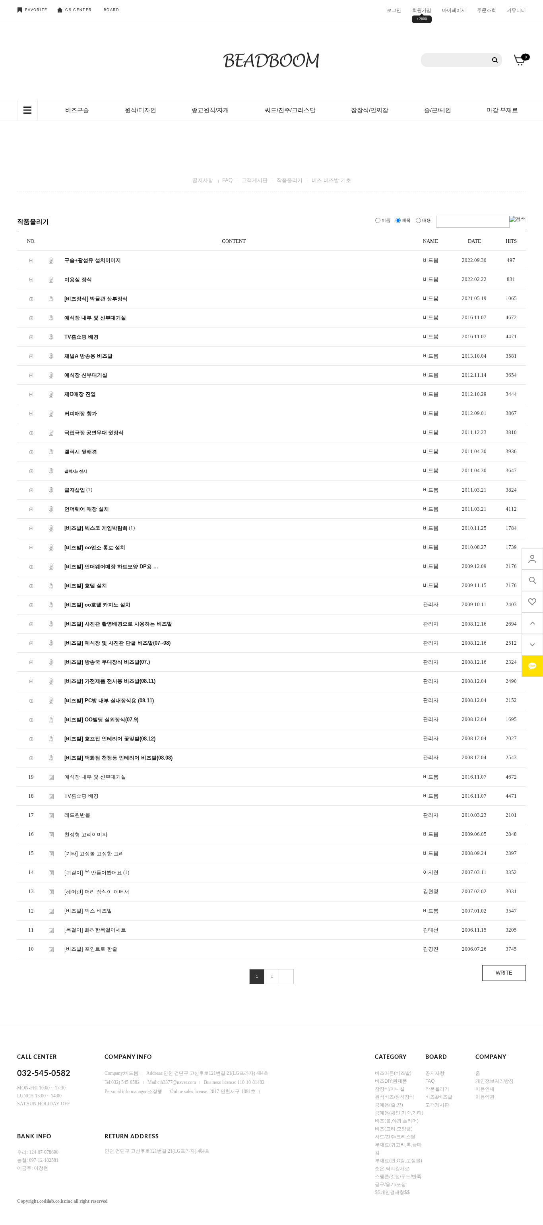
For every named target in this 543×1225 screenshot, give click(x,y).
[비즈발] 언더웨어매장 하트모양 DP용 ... (111, 567)
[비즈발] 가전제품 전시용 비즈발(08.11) (109, 681)
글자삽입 (74, 490)
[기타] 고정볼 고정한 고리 (94, 854)
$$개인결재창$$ (392, 1192)
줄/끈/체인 (437, 110)
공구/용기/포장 (390, 1184)
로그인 (394, 10)
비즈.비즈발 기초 (331, 180)
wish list (532, 601)
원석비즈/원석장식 (394, 1097)
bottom (532, 644)
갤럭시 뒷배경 (80, 452)
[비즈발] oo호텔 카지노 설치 (97, 605)
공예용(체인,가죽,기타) (399, 1113)
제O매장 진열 (80, 394)
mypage (532, 559)
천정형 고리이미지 (85, 834)
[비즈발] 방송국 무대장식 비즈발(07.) (107, 662)
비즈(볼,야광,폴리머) (397, 1121)
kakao (532, 666)
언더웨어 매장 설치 (86, 509)
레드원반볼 (77, 815)
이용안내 (485, 1089)
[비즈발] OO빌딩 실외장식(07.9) (101, 720)
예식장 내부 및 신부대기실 (95, 318)
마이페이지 (454, 10)
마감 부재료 (502, 110)
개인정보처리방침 (494, 1081)
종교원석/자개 (210, 110)
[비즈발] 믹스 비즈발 (88, 911)
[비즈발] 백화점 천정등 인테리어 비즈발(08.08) (118, 758)
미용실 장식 (78, 279)
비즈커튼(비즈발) (393, 1073)
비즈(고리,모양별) (394, 1129)
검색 (495, 60)
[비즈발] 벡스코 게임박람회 (96, 528)
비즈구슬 (77, 110)
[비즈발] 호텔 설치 (85, 586)
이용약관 (485, 1097)
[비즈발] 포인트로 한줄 (90, 949)
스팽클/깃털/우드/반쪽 (398, 1176)
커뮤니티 (516, 10)
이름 (386, 220)
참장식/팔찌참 (369, 110)
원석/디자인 (140, 110)
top (532, 623)
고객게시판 (255, 180)
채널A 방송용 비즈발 (88, 356)
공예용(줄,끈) (389, 1105)
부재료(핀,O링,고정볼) (398, 1160)
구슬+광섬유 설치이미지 (92, 260)
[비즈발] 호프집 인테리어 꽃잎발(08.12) (109, 739)
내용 (426, 220)
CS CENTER (78, 10)
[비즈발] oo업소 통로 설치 (94, 547)
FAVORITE (36, 10)
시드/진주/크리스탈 (395, 1137)
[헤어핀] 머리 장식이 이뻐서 (96, 892)
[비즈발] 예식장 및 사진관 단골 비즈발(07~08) (117, 643)
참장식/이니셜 (390, 1089)
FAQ (227, 180)
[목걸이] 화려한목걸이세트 (95, 930)
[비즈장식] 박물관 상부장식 (96, 299)
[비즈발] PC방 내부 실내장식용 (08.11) (109, 701)
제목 (406, 220)
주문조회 (486, 10)
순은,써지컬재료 (392, 1168)
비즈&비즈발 (438, 1097)
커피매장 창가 (80, 413)
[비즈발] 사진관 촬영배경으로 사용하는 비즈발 (118, 624)
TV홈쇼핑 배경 (81, 337)
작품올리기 (290, 180)
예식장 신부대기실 (85, 375)
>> (286, 976)
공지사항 (202, 180)
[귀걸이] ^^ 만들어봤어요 (93, 873)
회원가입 (421, 10)
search (532, 580)
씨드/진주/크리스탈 (290, 110)
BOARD (112, 10)
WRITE (504, 973)
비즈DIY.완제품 (391, 1081)
